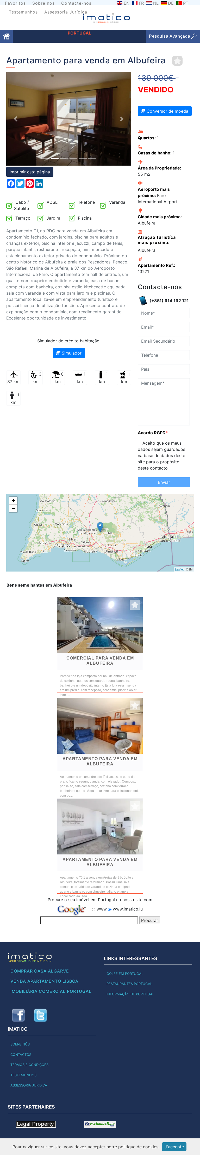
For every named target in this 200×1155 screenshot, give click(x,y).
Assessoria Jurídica (65, 12)
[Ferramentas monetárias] (100, 1124)
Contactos (20, 1054)
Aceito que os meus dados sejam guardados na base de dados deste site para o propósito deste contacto (161, 455)
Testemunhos (23, 12)
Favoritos (15, 3)
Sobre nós (43, 3)
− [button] (13, 508)
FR (141, 3)
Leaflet (179, 569)
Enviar (164, 482)
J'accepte (174, 1146)
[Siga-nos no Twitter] (40, 1015)
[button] (15, 119)
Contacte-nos (76, 3)
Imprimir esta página (30, 171)
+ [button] (13, 500)
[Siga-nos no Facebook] (18, 1015)
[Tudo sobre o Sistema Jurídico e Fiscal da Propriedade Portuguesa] (36, 1124)
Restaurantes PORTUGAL (129, 984)
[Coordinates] (100, 527)
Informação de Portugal (130, 994)
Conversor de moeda (166, 111)
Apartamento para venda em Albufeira (100, 761)
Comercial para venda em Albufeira (100, 660)
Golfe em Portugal (125, 973)
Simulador (71, 353)
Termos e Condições (29, 1065)
